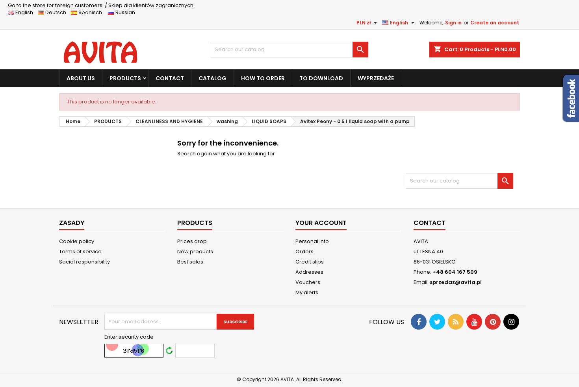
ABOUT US (81, 78)
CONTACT (170, 78)
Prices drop (192, 241)
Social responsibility (84, 261)
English (26, 12)
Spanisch (92, 12)
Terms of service (80, 251)
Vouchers (307, 282)
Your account (321, 222)
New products (195, 251)
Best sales (190, 261)
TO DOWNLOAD (321, 78)
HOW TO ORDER (263, 78)
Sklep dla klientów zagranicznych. (101, 5)
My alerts (306, 292)
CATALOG (212, 78)
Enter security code (129, 337)
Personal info (312, 241)
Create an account (494, 22)
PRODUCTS (125, 78)
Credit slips (309, 261)
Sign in (453, 22)
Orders (304, 251)
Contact (429, 222)
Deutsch (57, 12)
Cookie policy (76, 241)
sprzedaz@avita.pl (456, 282)
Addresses (309, 272)
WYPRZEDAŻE (376, 78)
